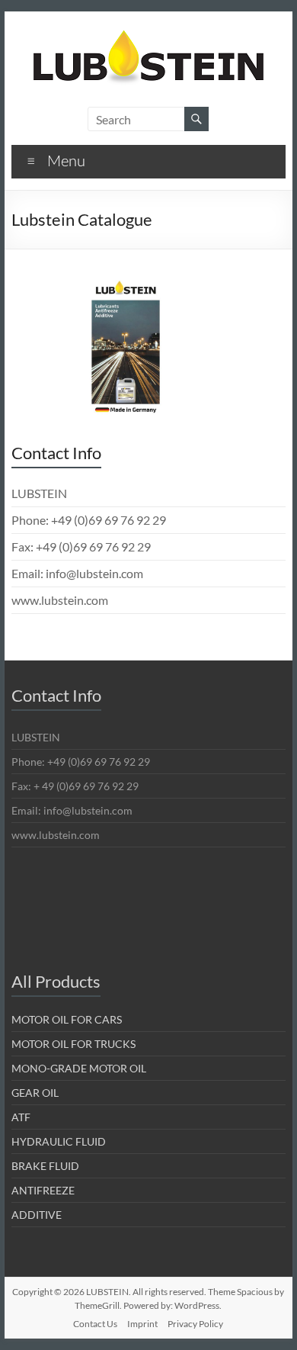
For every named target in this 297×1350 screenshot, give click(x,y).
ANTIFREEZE (43, 1190)
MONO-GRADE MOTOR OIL (78, 1068)
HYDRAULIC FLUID (58, 1141)
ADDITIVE (36, 1214)
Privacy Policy (195, 1323)
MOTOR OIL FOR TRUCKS (73, 1043)
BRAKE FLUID (45, 1165)
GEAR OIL (35, 1092)
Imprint (142, 1323)
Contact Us (95, 1323)
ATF (20, 1117)
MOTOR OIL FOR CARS (66, 1019)
